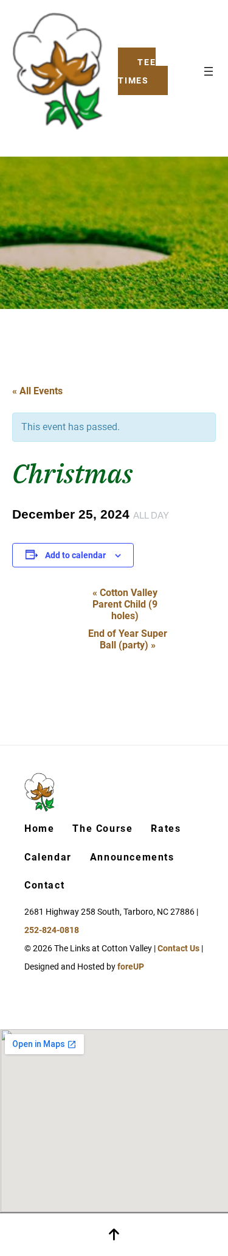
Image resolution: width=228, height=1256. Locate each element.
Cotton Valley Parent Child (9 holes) (124, 604)
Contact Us (178, 948)
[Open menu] (208, 71)
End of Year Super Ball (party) (127, 639)
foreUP (130, 966)
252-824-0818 (51, 930)
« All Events (37, 391)
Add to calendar (75, 555)
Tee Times (137, 71)
